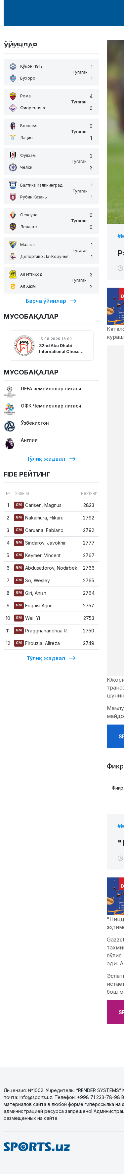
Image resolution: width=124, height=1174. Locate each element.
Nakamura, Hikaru (39, 517)
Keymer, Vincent (38, 555)
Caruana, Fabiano (39, 530)
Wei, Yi (28, 618)
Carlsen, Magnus (39, 505)
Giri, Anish (31, 593)
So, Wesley (33, 580)
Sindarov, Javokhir (41, 543)
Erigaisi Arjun (34, 605)
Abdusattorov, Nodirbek (46, 568)
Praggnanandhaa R (41, 630)
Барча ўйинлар (46, 301)
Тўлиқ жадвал (45, 458)
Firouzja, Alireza (38, 643)
